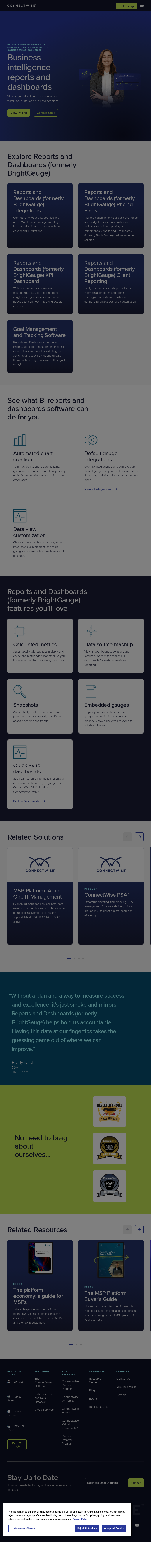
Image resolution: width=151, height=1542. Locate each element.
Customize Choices (24, 1528)
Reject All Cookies (86, 1528)
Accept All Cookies (114, 1528)
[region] (67, 1519)
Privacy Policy (80, 1519)
